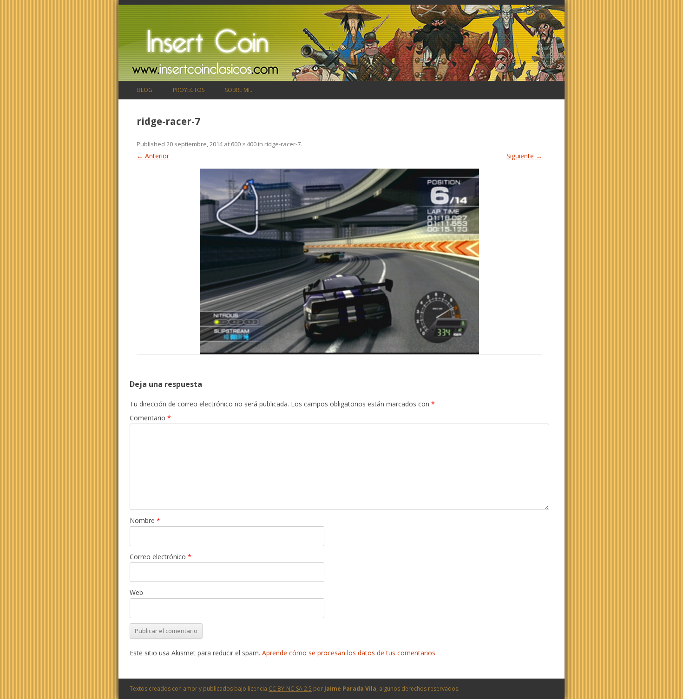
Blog (144, 90)
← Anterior (153, 155)
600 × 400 (243, 144)
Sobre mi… (239, 90)
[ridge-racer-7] (339, 261)
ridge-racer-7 (282, 144)
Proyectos (188, 90)
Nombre (145, 520)
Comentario (150, 417)
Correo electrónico (160, 556)
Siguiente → (524, 155)
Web (136, 592)
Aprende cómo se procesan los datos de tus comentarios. (349, 652)
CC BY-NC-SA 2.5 (290, 688)
